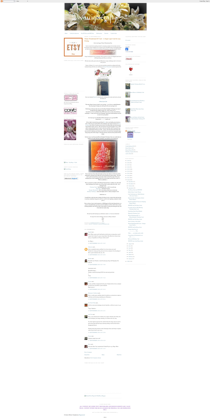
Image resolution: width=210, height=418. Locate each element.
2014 (128, 171)
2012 (128, 175)
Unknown (90, 247)
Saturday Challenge (91, 191)
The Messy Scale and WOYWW (135, 190)
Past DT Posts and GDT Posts (87, 33)
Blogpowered (82, 415)
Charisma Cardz (93, 187)
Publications (99, 33)
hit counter (128, 40)
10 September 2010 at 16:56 (97, 254)
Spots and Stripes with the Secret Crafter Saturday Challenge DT (137, 117)
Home (66, 33)
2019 (128, 160)
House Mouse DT (129, 150)
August (130, 243)
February (131, 256)
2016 (128, 167)
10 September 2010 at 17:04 (97, 264)
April (130, 252)
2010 (128, 180)
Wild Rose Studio (131, 131)
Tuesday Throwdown (93, 190)
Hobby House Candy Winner (134, 192)
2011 (128, 177)
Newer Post (86, 354)
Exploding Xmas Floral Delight (135, 211)
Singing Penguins (137, 132)
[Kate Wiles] (127, 50)
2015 (128, 169)
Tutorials (106, 33)
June (130, 248)
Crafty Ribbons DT (130, 146)
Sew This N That (91, 303)
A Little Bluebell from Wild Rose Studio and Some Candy (137, 101)
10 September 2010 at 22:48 (97, 332)
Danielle (95, 97)
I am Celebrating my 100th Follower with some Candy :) (136, 194)
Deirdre (89, 258)
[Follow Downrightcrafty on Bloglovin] (71, 179)
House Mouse (129, 148)
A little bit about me (74, 33)
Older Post (119, 354)
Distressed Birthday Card (133, 239)
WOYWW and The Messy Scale (135, 205)
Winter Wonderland (107, 66)
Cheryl (89, 336)
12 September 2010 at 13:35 (97, 348)
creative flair (128, 153)
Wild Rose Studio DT (130, 151)
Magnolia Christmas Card (134, 213)
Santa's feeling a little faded (134, 221)
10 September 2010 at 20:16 (97, 299)
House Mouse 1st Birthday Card (137, 92)
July (130, 246)
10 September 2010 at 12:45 (97, 243)
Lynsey (89, 281)
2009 (128, 261)
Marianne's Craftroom (93, 293)
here (109, 213)
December (131, 181)
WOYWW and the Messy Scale (135, 227)
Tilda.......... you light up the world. (135, 233)
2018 (128, 162)
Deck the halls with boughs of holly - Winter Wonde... (136, 198)
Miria (89, 344)
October (130, 186)
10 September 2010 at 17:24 (97, 278)
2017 (128, 165)
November (131, 183)
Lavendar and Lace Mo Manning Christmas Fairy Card (135, 208)
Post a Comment (88, 352)
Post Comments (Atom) (96, 358)
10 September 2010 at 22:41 (97, 310)
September (131, 188)
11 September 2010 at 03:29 (97, 340)
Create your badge (129, 51)
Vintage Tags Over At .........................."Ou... (133, 230)
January (130, 258)
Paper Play (98, 188)
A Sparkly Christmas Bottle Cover (137, 84)
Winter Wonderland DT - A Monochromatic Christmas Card (136, 216)
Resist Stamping (93, 224)
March (130, 254)
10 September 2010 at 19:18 (97, 289)
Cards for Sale (114, 33)
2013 (128, 173)
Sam (105, 122)
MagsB (89, 232)
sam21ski (90, 314)
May (130, 250)
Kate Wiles (128, 46)
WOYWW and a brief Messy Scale (135, 241)
